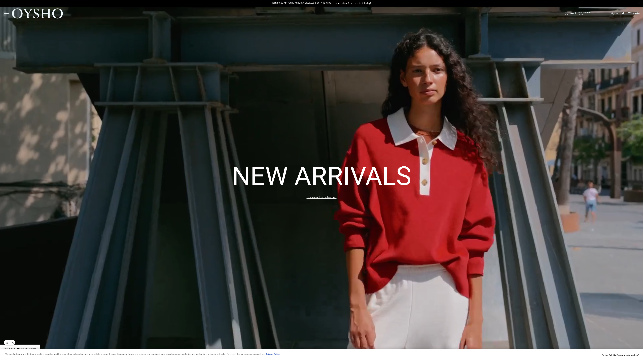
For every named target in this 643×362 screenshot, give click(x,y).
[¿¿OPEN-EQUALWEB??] (9, 342)
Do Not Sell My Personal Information (619, 355)
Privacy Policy (273, 354)
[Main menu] (6, 13)
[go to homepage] (37, 13)
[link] (614, 13)
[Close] (637, 355)
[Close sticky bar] (639, 3)
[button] (634, 13)
